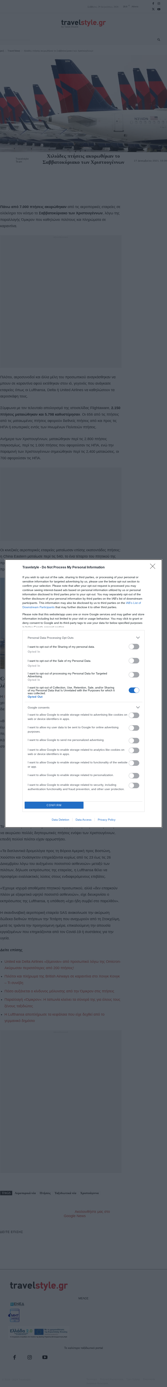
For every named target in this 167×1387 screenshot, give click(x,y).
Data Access (83, 819)
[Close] (154, 567)
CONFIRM (54, 805)
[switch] (134, 646)
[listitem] (83, 637)
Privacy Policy (106, 819)
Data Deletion (60, 819)
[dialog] (83, 693)
